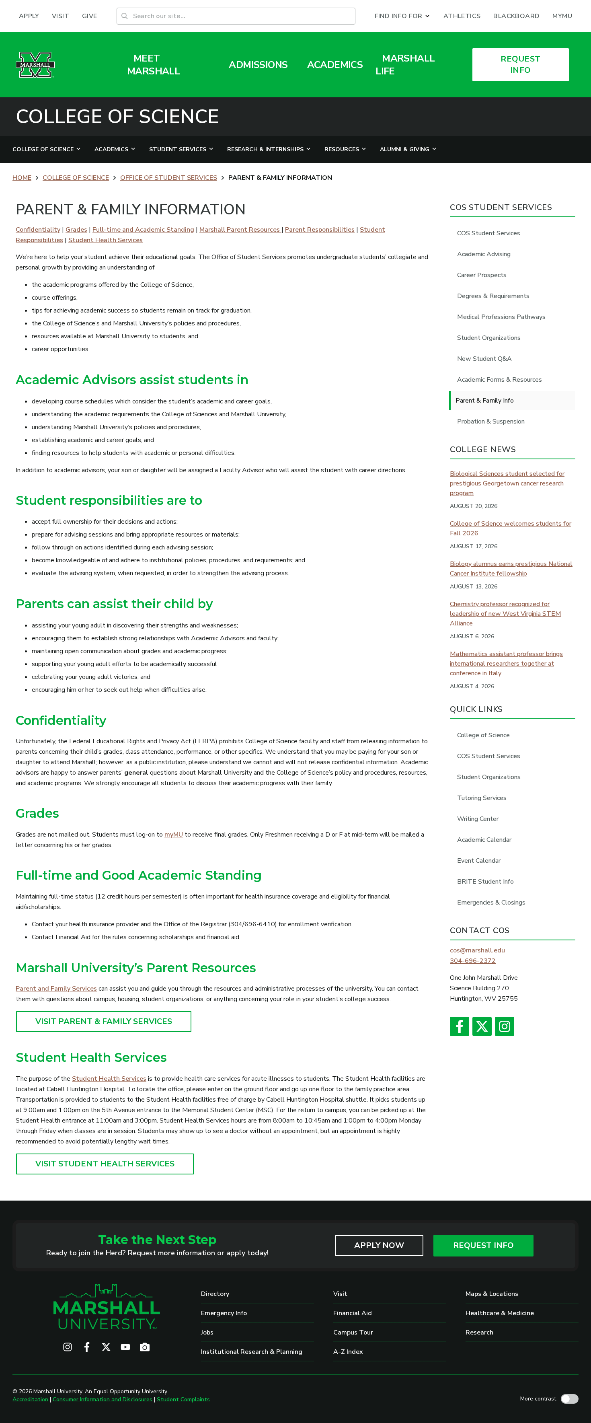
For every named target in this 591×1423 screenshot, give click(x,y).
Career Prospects (482, 275)
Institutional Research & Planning (251, 1351)
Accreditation (30, 1399)
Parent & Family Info (485, 400)
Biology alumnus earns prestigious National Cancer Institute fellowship (511, 568)
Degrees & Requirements (493, 296)
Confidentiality (38, 229)
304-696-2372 (473, 960)
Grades (76, 229)
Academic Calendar (484, 839)
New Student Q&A (484, 358)
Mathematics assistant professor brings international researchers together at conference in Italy (506, 664)
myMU (173, 834)
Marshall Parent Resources (240, 229)
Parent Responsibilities (320, 229)
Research (479, 1332)
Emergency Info (224, 1313)
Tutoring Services (482, 798)
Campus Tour (353, 1332)
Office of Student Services (168, 177)
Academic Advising (484, 254)
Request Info (483, 1245)
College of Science (117, 116)
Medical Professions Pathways (501, 317)
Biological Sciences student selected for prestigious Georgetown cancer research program (507, 483)
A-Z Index (348, 1351)
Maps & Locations (492, 1293)
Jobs (207, 1332)
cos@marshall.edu (477, 950)
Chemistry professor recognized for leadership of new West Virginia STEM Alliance (505, 614)
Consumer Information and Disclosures (102, 1399)
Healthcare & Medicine (500, 1313)
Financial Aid (352, 1313)
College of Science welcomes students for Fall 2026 (510, 528)
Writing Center (478, 818)
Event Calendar (479, 860)
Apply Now (379, 1245)
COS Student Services (488, 233)
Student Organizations (489, 337)
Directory (215, 1293)
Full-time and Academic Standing (143, 229)
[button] (402, 16)
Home (21, 177)
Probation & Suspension (491, 421)
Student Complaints (183, 1399)
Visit (340, 1293)
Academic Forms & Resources (499, 379)
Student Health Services (105, 240)
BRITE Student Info (485, 881)
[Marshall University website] (35, 65)
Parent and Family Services (56, 988)
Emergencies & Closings (491, 902)
